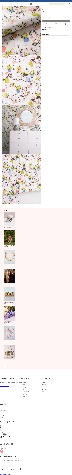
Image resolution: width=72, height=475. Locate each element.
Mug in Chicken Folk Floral (7, 227)
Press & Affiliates (44, 389)
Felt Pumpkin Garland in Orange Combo (8, 265)
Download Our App (3, 410)
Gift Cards (1, 417)
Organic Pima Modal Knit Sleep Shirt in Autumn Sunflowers (9, 246)
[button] (69, 4)
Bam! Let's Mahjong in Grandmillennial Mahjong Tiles (8, 341)
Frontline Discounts (3, 415)
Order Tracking (26, 391)
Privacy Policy (25, 396)
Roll (44, 18)
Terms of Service (26, 398)
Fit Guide (24, 387)
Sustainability (44, 384)
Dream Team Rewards (4, 408)
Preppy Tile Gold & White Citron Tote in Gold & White (9, 360)
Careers (43, 391)
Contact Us (25, 382)
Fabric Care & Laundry (27, 392)
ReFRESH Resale (2, 412)
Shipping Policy (26, 386)
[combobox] (56, 4)
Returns (24, 389)
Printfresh (4, 437)
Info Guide (25, 394)
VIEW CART (8, 474)
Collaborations (2, 413)
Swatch (49, 18)
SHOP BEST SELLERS (3, 461)
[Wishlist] (67, 4)
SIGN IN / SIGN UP (10, 461)
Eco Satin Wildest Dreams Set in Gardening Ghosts (8, 322)
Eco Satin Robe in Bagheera (8, 284)
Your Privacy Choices (27, 399)
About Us (43, 382)
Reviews (43, 387)
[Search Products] (63, 4)
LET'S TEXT (2, 386)
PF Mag (43, 386)
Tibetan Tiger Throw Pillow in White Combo (9, 303)
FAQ (24, 384)
